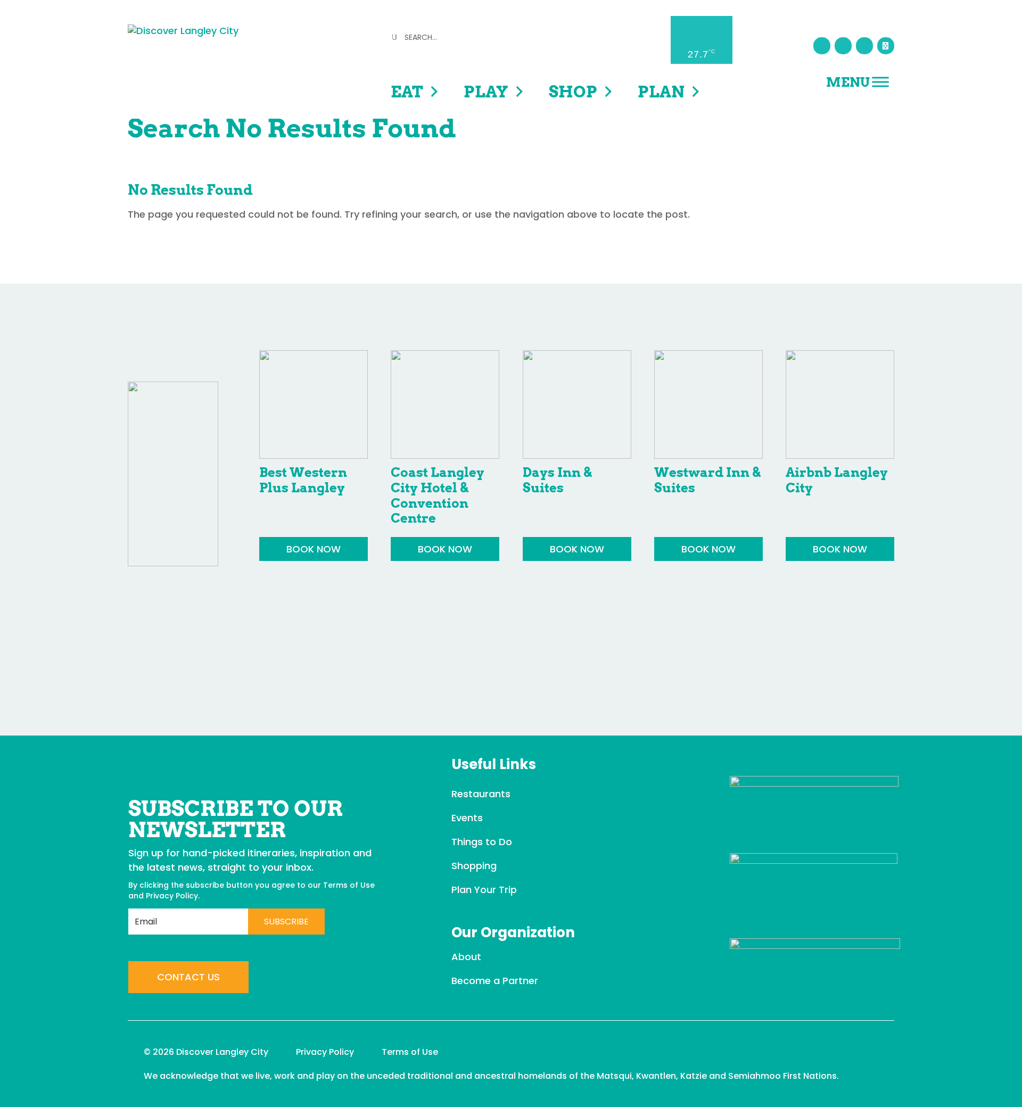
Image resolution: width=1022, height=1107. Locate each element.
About (466, 956)
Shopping (474, 865)
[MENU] (880, 82)
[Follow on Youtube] (864, 45)
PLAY (486, 92)
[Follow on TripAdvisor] (885, 45)
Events (467, 817)
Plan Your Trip (484, 889)
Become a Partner (494, 980)
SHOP (573, 92)
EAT (407, 92)
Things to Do (481, 841)
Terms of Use (349, 885)
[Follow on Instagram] (843, 45)
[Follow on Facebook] (821, 45)
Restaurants (480, 793)
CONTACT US (188, 977)
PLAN (661, 92)
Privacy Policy (172, 895)
